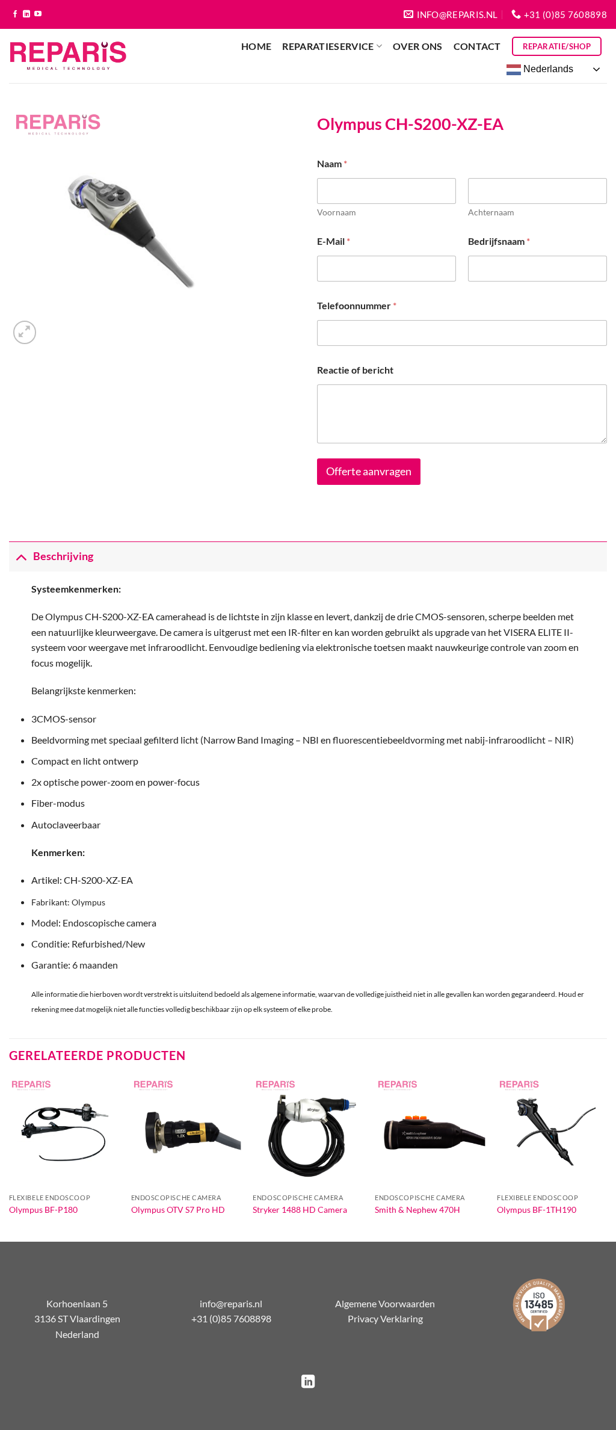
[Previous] (10, 1158)
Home (256, 46)
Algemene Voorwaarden (385, 1303)
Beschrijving (63, 556)
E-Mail (333, 241)
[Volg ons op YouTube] (38, 14)
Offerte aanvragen (368, 471)
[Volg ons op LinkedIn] (26, 14)
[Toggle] (20, 556)
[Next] (606, 1158)
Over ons (418, 46)
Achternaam (491, 212)
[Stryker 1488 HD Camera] (308, 1132)
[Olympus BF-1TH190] (552, 1132)
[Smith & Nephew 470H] (430, 1132)
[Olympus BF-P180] (64, 1132)
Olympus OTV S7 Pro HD (178, 1209)
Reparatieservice (328, 46)
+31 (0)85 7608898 (231, 1318)
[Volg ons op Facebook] (15, 14)
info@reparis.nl (231, 1303)
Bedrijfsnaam (499, 241)
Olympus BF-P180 (43, 1209)
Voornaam (336, 212)
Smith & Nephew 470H (417, 1209)
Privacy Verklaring (385, 1318)
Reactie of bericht (355, 369)
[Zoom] (25, 332)
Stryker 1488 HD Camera (300, 1209)
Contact (477, 46)
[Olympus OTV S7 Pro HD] (186, 1132)
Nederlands (547, 69)
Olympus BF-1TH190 (536, 1209)
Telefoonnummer (356, 305)
